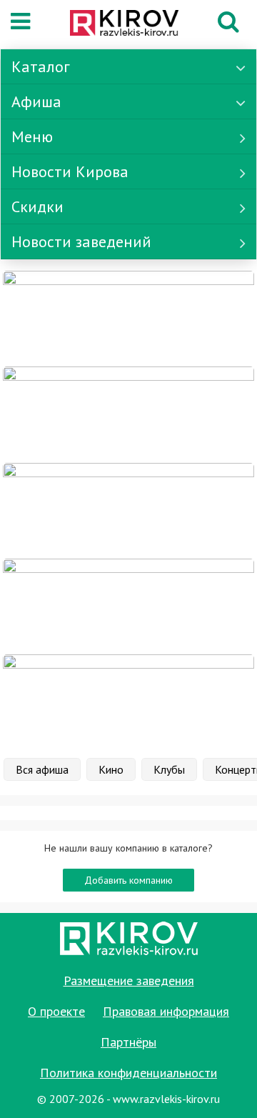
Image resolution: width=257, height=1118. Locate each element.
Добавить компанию (128, 880)
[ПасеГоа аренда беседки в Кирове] (128, 605)
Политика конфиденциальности (128, 1072)
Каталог (40, 66)
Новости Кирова (69, 171)
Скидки (37, 206)
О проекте (56, 1011)
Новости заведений (81, 241)
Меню (32, 136)
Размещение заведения (129, 980)
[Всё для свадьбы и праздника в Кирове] (128, 317)
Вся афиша (42, 769)
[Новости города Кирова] (128, 509)
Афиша (36, 101)
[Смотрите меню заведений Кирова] (128, 701)
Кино (111, 769)
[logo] (124, 24)
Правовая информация (166, 1011)
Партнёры (128, 1042)
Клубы (169, 769)
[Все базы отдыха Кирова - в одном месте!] (128, 413)
